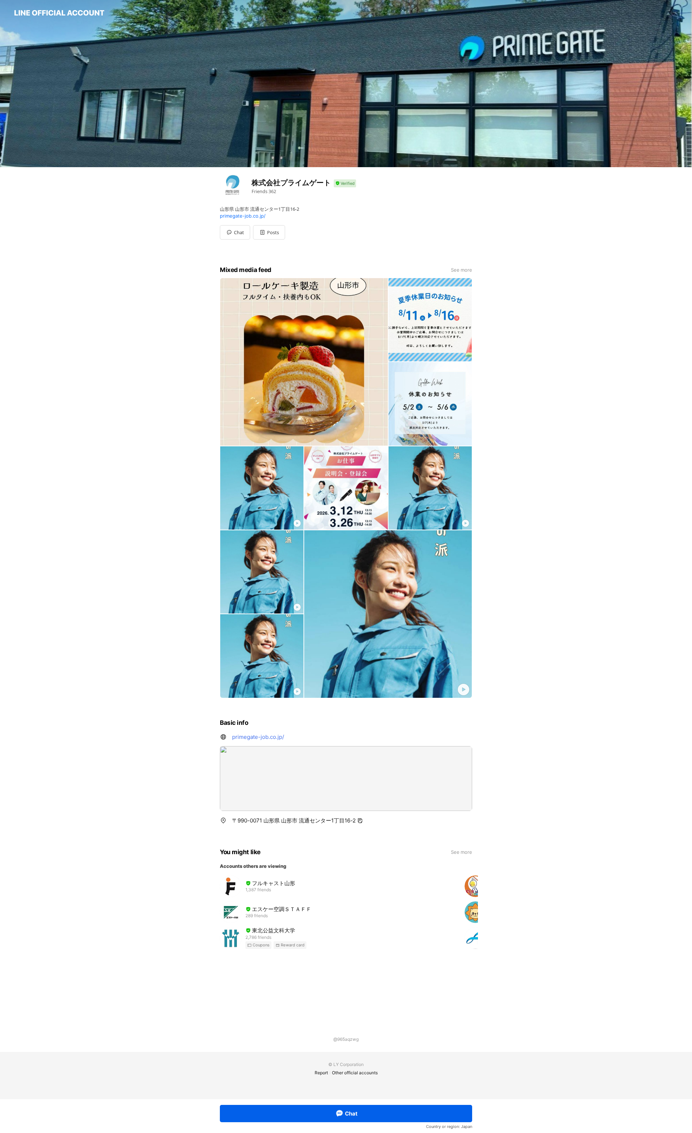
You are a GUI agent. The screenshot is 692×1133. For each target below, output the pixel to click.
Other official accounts (355, 1072)
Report (321, 1072)
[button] (269, 232)
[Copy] (360, 820)
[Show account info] (345, 183)
